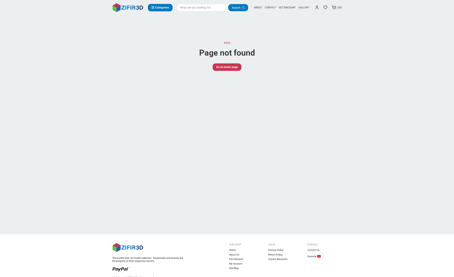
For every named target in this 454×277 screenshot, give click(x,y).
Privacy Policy (275, 250)
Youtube (312, 256)
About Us (234, 254)
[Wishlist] (325, 8)
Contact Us (313, 250)
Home (232, 250)
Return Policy (275, 254)
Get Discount (287, 7)
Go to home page (227, 67)
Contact (270, 7)
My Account (235, 263)
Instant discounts (277, 259)
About (258, 7)
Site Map (234, 268)
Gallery (303, 7)
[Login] (317, 8)
